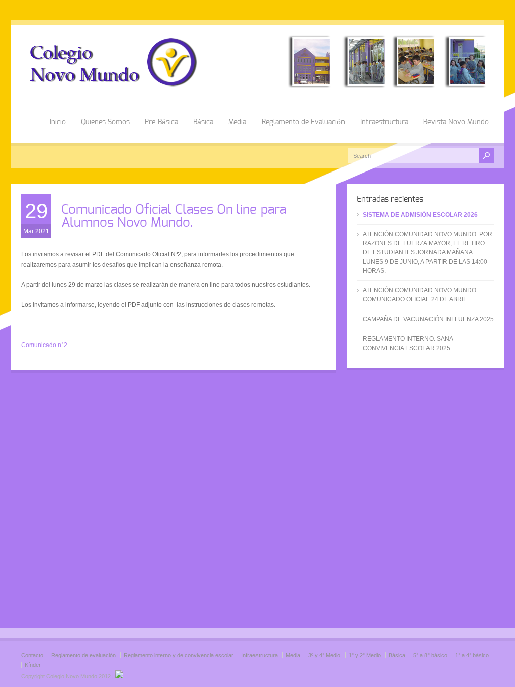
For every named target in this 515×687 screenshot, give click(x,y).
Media (237, 122)
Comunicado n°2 (44, 345)
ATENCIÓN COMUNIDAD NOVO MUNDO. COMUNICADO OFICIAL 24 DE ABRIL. (420, 295)
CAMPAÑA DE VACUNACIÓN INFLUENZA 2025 (428, 319)
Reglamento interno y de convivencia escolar (178, 655)
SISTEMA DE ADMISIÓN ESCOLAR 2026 (420, 214)
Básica (203, 122)
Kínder (33, 665)
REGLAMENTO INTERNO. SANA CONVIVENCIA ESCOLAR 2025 (408, 343)
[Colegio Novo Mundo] (257, 86)
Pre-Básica (161, 122)
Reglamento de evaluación (83, 655)
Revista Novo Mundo (456, 122)
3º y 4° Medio (324, 655)
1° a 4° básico (472, 655)
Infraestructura (384, 122)
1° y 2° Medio (365, 655)
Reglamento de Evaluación (303, 122)
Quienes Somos (105, 122)
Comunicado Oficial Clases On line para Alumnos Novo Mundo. (173, 216)
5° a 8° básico (430, 655)
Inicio (58, 122)
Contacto (32, 655)
